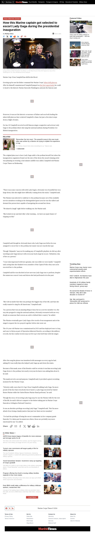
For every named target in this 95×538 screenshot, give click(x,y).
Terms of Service (9, 518)
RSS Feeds (30, 521)
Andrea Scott (20, 148)
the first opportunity (47, 85)
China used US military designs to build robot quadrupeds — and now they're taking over (80, 36)
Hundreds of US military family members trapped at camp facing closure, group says (80, 284)
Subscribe (29, 516)
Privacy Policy (9, 516)
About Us (72, 516)
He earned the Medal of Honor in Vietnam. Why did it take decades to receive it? (81, 292)
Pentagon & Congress (52, 2)
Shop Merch (30, 523)
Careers (72, 518)
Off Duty (61, 2)
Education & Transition (71, 2)
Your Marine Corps (12, 18)
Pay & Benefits (33, 2)
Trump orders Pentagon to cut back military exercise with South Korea (86, 62)
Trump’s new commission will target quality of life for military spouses (20, 449)
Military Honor (83, 2)
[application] (81, 27)
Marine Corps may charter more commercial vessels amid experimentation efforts (80, 269)
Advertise (51, 516)
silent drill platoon (50, 82)
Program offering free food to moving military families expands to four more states (21, 474)
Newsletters (30, 518)
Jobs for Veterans (75, 521)
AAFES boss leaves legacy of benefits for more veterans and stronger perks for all (22, 437)
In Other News (8, 433)
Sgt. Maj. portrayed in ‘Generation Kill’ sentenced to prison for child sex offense (80, 301)
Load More (32, 497)
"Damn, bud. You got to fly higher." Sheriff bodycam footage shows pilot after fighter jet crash (86, 53)
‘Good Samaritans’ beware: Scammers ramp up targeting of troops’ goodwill (22, 462)
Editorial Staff (52, 523)
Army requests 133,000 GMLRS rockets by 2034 (85, 44)
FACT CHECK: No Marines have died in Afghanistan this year (81, 277)
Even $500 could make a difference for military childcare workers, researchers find (22, 486)
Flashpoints (41, 2)
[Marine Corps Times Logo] (22, 2)
